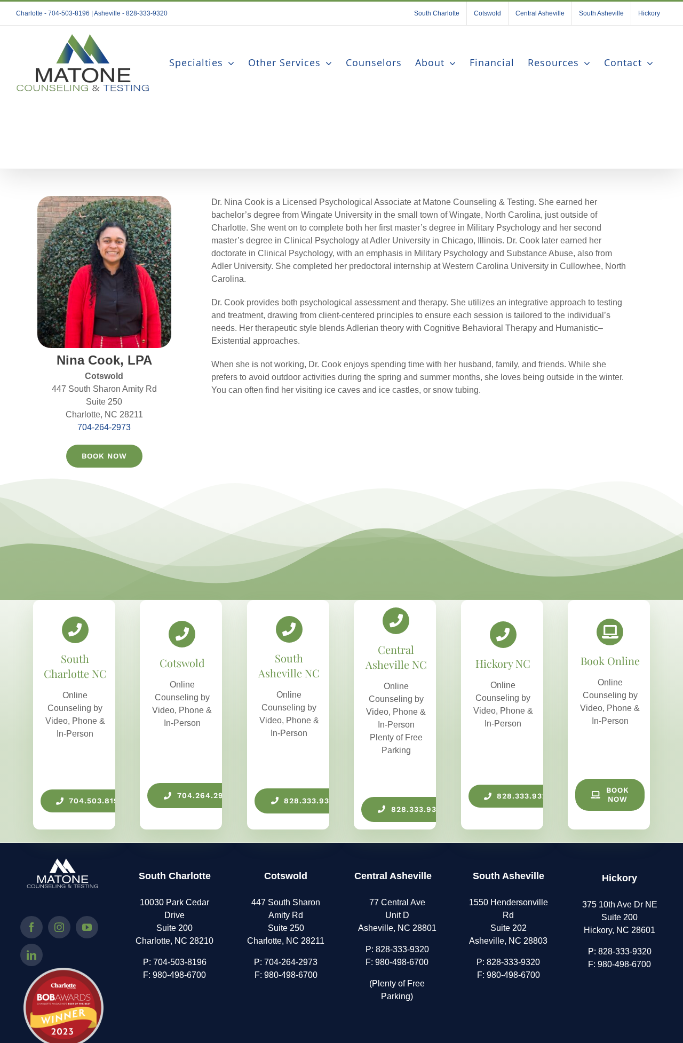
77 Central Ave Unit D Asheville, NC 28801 (397, 915)
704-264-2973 (104, 427)
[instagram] (59, 927)
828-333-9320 (402, 949)
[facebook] (31, 927)
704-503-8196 (180, 962)
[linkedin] (31, 955)
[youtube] (87, 927)
